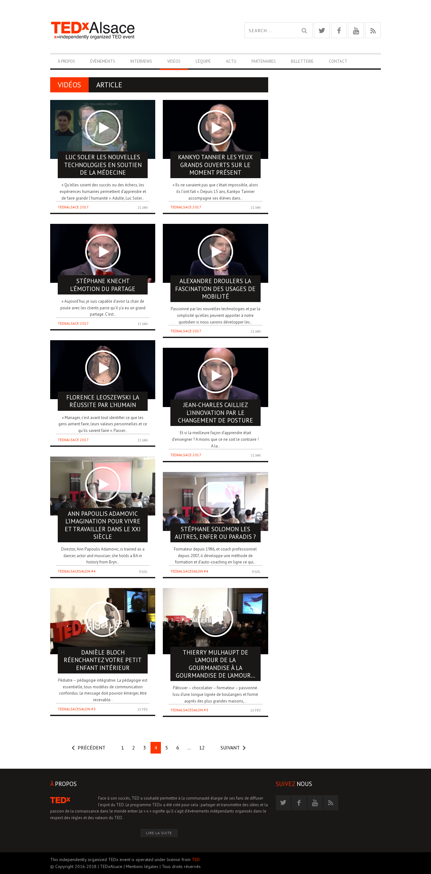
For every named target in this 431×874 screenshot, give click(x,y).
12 (202, 747)
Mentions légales (142, 866)
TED (196, 859)
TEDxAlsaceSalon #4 (77, 571)
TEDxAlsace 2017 (73, 207)
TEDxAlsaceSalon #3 (77, 709)
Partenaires (263, 61)
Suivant (230, 747)
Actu (231, 61)
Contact (338, 61)
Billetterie (302, 61)
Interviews (141, 61)
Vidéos (173, 61)
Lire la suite (159, 832)
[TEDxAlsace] (133, 30)
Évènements (102, 61)
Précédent (91, 747)
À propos (66, 61)
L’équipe (203, 61)
